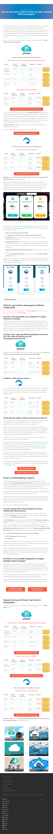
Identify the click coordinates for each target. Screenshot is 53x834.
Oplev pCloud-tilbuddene (26, 468)
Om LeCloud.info (8, 784)
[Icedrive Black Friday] (26, 279)
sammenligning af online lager (12, 189)
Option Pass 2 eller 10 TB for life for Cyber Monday (26, 109)
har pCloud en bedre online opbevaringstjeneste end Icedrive (27, 442)
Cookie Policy (7, 780)
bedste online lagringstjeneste (26, 226)
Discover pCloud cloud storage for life (26, 133)
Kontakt (6, 786)
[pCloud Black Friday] (26, 206)
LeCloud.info (23, 9)
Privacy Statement (8, 782)
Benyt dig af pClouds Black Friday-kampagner (15, 589)
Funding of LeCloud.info (9, 790)
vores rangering (18, 228)
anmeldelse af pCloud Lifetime (40, 491)
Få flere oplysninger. (39, 794)
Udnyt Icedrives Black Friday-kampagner (37, 589)
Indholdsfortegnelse (10, 299)
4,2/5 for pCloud (34, 448)
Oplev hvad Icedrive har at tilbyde (26, 472)
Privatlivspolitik (7, 788)
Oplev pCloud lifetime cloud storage (26, 652)
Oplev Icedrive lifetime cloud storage (26, 173)
